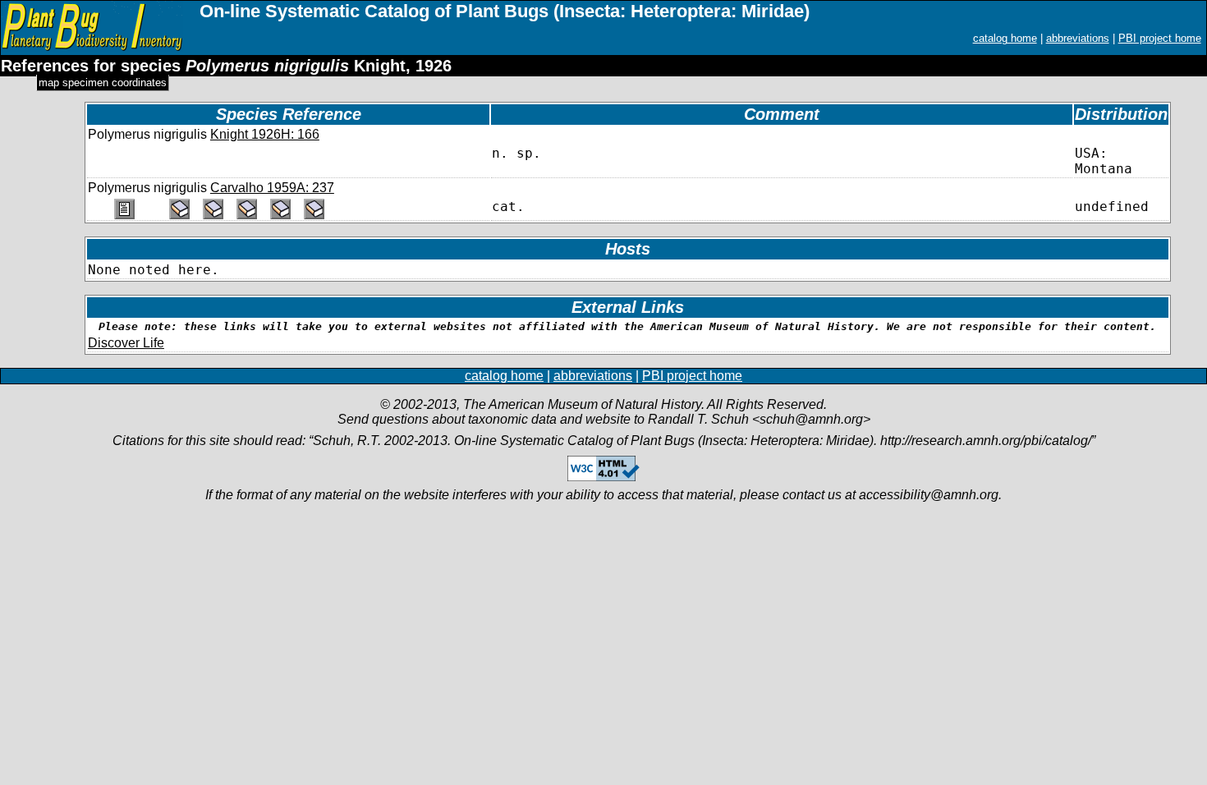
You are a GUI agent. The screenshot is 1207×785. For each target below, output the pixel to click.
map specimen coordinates (103, 82)
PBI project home (1159, 38)
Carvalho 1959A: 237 (272, 188)
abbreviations (1077, 38)
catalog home (1005, 38)
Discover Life (126, 343)
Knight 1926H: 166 (264, 134)
